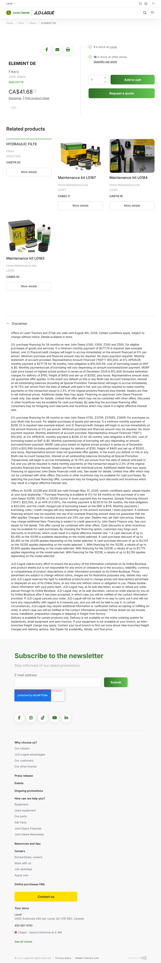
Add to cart (132, 80)
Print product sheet (37, 98)
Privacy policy (63, 958)
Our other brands (26, 766)
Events (19, 783)
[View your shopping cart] (140, 3)
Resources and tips (28, 843)
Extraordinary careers (28, 857)
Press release (24, 775)
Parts (21, 23)
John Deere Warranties (29, 834)
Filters (32, 23)
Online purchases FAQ (30, 884)
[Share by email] (57, 49)
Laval (113, 46)
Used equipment (25, 810)
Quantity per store (105, 61)
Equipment (21, 804)
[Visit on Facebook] (19, 717)
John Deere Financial (28, 828)
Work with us (23, 863)
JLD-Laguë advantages (30, 754)
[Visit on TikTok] (43, 717)
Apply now (21, 875)
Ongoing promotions (29, 790)
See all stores (23, 941)
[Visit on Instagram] (31, 717)
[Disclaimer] (34, 92)
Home (9, 23)
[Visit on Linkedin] (66, 717)
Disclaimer (15, 98)
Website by (134, 958)
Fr (153, 3)
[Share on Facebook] (46, 49)
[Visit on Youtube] (54, 717)
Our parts (21, 816)
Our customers (24, 760)
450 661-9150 (24, 925)
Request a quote (121, 93)
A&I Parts (21, 822)
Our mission (22, 748)
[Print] (68, 49)
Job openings (23, 869)
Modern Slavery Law (87, 958)
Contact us (46, 897)
